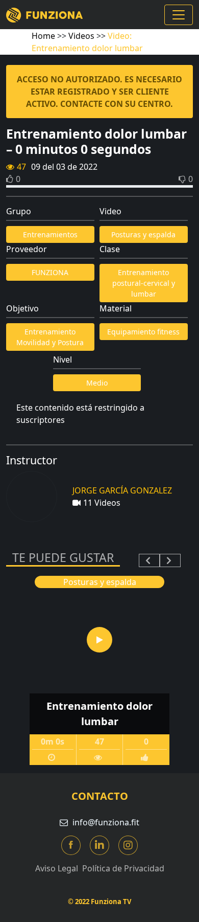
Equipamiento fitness (143, 331)
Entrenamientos (50, 234)
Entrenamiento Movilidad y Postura (50, 337)
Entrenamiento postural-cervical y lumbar (143, 283)
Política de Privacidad (123, 868)
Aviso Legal (56, 868)
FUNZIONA (50, 272)
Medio (97, 383)
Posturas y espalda (143, 234)
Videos (81, 35)
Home (43, 35)
